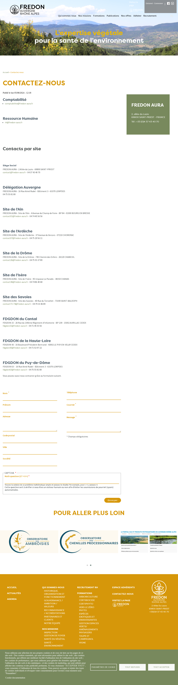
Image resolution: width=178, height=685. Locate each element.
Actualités (14, 593)
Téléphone (72, 392)
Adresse (6, 416)
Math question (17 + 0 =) (16, 476)
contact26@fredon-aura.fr (15, 260)
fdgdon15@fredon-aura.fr (15, 325)
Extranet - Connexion (154, 3)
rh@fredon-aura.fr (13, 122)
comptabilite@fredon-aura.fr (19, 103)
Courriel (70, 404)
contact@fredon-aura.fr (14, 172)
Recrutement (149, 15)
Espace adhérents (123, 587)
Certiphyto (86, 603)
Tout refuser (132, 667)
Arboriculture (88, 596)
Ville (5, 447)
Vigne (82, 642)
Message (71, 417)
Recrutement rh (87, 587)
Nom (5, 393)
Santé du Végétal (54, 639)
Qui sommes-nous (67, 15)
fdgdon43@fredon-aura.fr (15, 347)
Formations (99, 15)
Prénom (7, 404)
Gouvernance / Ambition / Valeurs (53, 603)
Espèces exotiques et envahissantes (88, 616)
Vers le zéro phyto (86, 609)
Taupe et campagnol (86, 637)
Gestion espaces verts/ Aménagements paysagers (89, 628)
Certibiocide (87, 600)
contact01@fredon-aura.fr (15, 216)
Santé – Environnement (53, 644)
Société (6, 458)
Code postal (9, 435)
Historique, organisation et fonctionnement (54, 593)
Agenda (12, 599)
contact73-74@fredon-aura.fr (17, 303)
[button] (87, 565)
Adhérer (137, 15)
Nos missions (84, 15)
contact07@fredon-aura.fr (15, 238)
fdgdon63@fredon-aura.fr (15, 369)
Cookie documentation (15, 678)
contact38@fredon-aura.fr (15, 282)
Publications (113, 15)
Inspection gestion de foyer (54, 634)
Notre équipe (52, 623)
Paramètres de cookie (103, 667)
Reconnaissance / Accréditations (54, 612)
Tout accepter (161, 667)
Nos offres (126, 15)
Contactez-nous (122, 593)
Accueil (6, 72)
